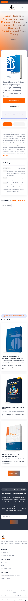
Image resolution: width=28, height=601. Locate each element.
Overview (7, 124)
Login (25, 595)
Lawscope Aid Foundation (7, 555)
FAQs (2, 565)
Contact (20, 595)
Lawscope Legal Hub (6, 552)
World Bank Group (9, 38)
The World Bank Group (9, 414)
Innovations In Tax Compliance (11, 300)
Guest (22, 7)
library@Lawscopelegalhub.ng (12, 575)
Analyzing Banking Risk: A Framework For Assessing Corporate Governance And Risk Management (13, 358)
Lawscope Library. (16, 590)
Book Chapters (19, 124)
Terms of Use (4, 562)
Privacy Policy (13, 595)
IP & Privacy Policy (6, 568)
